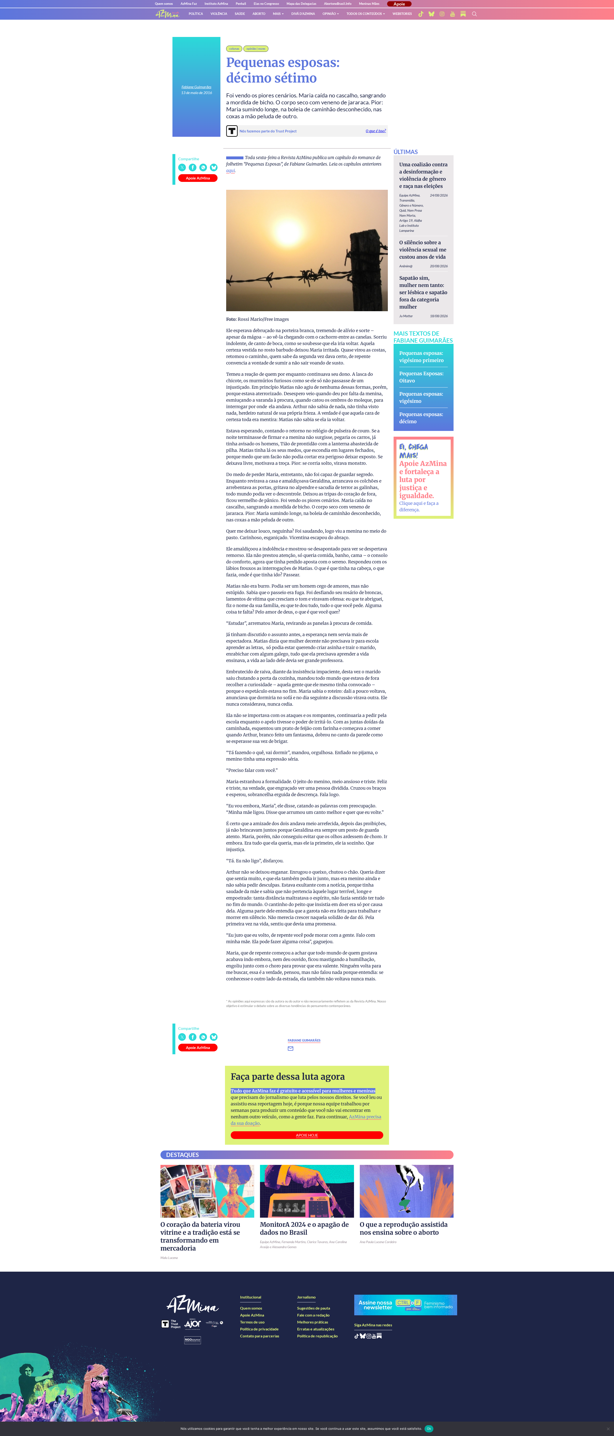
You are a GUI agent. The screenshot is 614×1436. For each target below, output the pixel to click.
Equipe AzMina (409, 195)
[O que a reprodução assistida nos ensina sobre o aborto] (407, 1191)
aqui (230, 170)
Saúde (240, 14)
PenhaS (241, 4)
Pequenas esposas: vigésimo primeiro (421, 356)
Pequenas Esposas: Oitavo (421, 377)
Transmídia (406, 200)
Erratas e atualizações (315, 1329)
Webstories (402, 14)
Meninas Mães (369, 4)
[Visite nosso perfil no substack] (463, 14)
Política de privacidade (259, 1329)
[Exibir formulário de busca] (474, 14)
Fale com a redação (313, 1315)
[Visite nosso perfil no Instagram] (368, 1337)
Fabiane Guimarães (196, 86)
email (293, 1048)
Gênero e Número (411, 205)
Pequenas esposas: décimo (421, 417)
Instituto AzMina (216, 4)
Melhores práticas (312, 1322)
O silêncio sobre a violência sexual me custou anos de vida (422, 249)
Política (196, 14)
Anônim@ (405, 266)
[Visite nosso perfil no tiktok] (421, 14)
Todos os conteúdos (364, 14)
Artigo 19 (406, 220)
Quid (402, 210)
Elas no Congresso (266, 4)
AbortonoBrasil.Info (337, 4)
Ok (429, 1428)
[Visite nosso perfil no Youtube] (374, 1337)
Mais (277, 14)
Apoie (399, 3)
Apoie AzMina (198, 178)
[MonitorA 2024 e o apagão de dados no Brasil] (307, 1191)
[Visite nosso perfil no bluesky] (431, 14)
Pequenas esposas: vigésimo (421, 397)
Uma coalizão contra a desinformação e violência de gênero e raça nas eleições (423, 175)
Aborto (259, 14)
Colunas (234, 48)
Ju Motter (406, 316)
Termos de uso (252, 1322)
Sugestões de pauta (313, 1308)
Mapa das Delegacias (301, 4)
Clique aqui (411, 503)
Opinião (329, 14)
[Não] (608, 1428)
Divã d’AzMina (303, 14)
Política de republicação (317, 1336)
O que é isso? (376, 131)
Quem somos (164, 4)
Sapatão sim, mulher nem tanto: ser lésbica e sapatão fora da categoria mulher (423, 292)
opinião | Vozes (256, 48)
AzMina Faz (189, 4)
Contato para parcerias (259, 1336)
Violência (219, 14)
